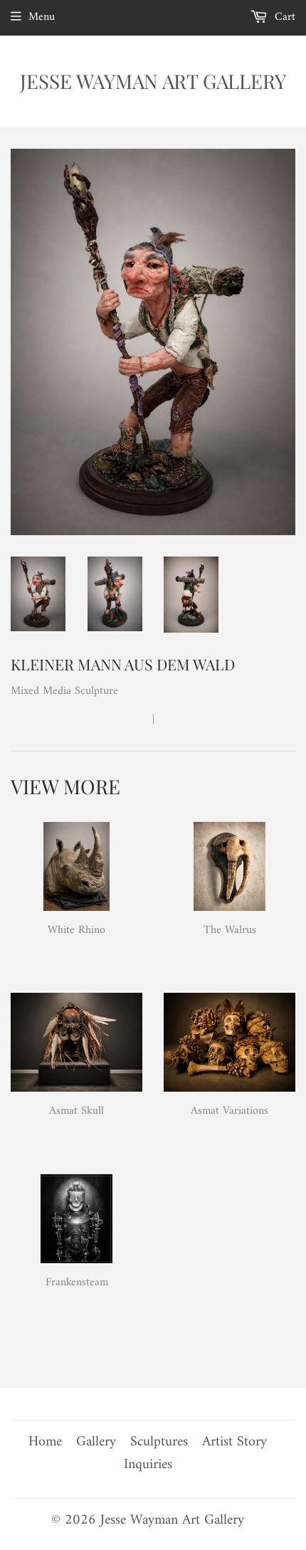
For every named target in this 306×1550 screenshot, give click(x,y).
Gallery (96, 1442)
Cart (283, 17)
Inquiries (148, 1465)
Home (45, 1442)
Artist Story (234, 1442)
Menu (41, 17)
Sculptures (159, 1442)
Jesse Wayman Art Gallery (153, 81)
